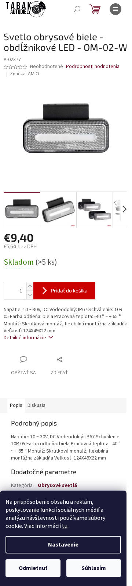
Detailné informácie (25, 337)
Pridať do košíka (69, 290)
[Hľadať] (77, 9)
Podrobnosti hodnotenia (93, 66)
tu (64, 526)
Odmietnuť (33, 568)
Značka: (24, 73)
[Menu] (115, 9)
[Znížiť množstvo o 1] (29, 295)
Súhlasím (93, 568)
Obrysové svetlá (57, 485)
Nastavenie (63, 545)
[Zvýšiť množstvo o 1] (29, 286)
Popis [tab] (16, 405)
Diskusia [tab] (36, 405)
